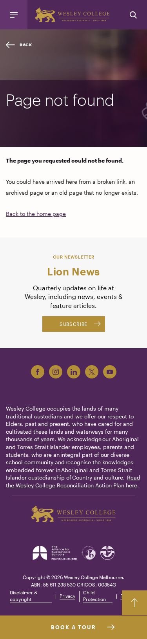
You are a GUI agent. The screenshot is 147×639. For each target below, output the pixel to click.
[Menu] (13, 14)
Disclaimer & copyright (23, 596)
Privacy (67, 596)
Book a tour (73, 627)
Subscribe (73, 324)
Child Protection (94, 596)
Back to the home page (36, 213)
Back (26, 44)
